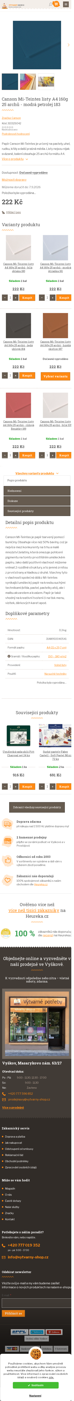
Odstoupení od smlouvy (19, 1148)
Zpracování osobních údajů (21, 1167)
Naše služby (12, 1206)
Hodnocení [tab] (15, 491)
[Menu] (66, 4)
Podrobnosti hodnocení (16, 133)
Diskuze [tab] (13, 501)
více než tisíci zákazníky (33, 910)
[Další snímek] (68, 45)
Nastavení (35, 1395)
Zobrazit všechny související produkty (37, 807)
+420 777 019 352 (24, 1245)
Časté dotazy (13, 1200)
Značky (9, 1213)
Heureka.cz (41, 884)
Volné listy (60, 665)
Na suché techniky (55, 673)
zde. (51, 1377)
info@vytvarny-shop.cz (28, 1257)
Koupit (27, 297)
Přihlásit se (13, 1313)
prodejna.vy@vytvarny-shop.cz (29, 1099)
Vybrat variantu (55, 376)
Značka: (11, 117)
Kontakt (10, 1219)
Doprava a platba (15, 1136)
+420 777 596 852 (20, 1093)
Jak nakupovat (13, 1142)
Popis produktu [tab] (17, 480)
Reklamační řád (14, 1155)
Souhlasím (37, 1385)
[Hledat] (50, 4)
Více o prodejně (13, 1107)
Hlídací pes (13, 212)
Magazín (10, 1188)
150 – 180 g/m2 (57, 656)
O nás (8, 1194)
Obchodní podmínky (16, 1161)
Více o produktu (13, 159)
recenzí (48, 935)
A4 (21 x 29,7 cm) (56, 647)
